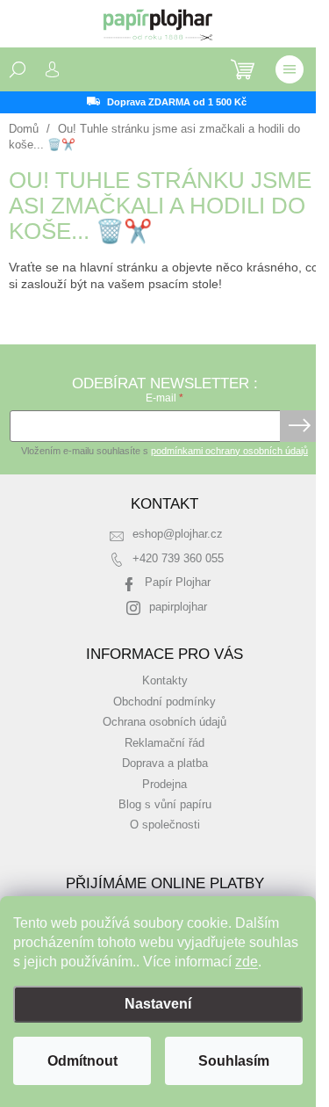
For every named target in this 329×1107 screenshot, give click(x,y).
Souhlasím (233, 1060)
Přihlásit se (299, 426)
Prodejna (164, 784)
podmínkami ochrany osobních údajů (229, 450)
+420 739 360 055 (178, 559)
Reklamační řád (164, 743)
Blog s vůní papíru (164, 805)
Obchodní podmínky (164, 702)
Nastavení (158, 1003)
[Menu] (289, 69)
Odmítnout (82, 1060)
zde (246, 961)
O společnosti (165, 825)
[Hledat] (17, 69)
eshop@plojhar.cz (177, 534)
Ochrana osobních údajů (164, 722)
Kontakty (165, 681)
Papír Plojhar (178, 582)
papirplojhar (178, 607)
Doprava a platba (165, 763)
